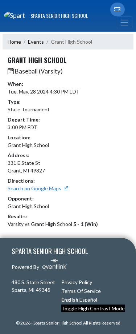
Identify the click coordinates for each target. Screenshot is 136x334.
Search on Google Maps (35, 188)
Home (14, 42)
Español (88, 300)
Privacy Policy (76, 282)
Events (36, 42)
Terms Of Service (81, 291)
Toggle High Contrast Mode (93, 308)
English (69, 300)
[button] (117, 9)
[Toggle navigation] (124, 22)
